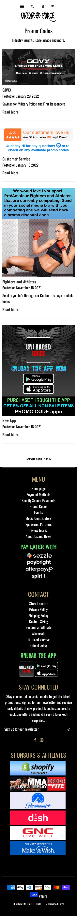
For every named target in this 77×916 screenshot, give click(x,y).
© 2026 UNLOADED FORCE (27, 904)
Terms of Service (38, 639)
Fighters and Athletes (19, 282)
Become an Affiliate (38, 627)
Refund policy (38, 645)
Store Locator (38, 603)
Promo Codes (38, 506)
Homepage (38, 488)
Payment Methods (38, 494)
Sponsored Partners (38, 524)
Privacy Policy (38, 609)
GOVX (6, 90)
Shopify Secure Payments (38, 500)
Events (38, 512)
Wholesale (38, 633)
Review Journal (38, 530)
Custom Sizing (38, 621)
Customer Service (16, 159)
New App (9, 421)
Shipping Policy (38, 615)
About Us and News (38, 536)
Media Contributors (38, 518)
